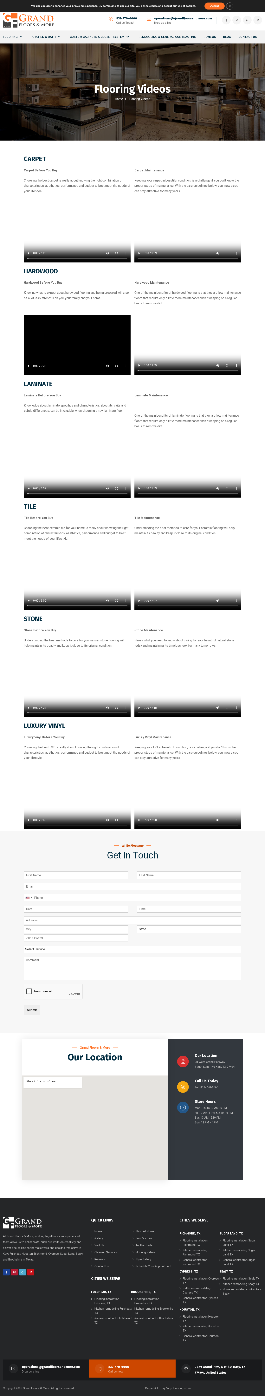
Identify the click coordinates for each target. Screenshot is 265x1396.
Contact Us (101, 1266)
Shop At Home (145, 1231)
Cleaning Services (105, 1252)
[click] (28, 20)
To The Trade (144, 1245)
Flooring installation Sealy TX (241, 1278)
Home (119, 99)
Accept (214, 6)
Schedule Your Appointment (153, 1266)
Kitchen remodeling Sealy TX (241, 1284)
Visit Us (99, 1245)
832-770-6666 (126, 18)
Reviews (99, 1259)
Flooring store (182, 1388)
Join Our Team (145, 1238)
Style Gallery (143, 1259)
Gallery (98, 1238)
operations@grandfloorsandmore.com (183, 18)
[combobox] (28, 897)
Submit (32, 1010)
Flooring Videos (146, 1252)
